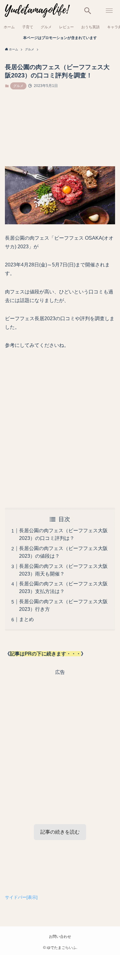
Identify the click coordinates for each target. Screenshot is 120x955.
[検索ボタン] (87, 11)
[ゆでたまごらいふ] (36, 11)
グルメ (18, 86)
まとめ (26, 704)
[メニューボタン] (109, 11)
